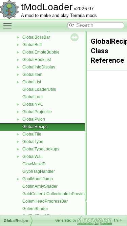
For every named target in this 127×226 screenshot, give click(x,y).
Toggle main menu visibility (9, 25)
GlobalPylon (33, 119)
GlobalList (31, 82)
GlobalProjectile (37, 111)
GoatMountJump (37, 179)
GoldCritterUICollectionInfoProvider (54, 193)
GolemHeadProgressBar (45, 201)
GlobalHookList (36, 59)
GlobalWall (32, 156)
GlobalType (32, 141)
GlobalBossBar (36, 37)
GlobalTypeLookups (40, 149)
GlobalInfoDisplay (38, 67)
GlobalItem (32, 74)
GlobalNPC (32, 104)
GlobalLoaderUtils (39, 89)
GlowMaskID (34, 164)
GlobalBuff (32, 44)
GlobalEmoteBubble (41, 52)
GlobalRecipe (35, 126)
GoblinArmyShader (40, 186)
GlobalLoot (32, 97)
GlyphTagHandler (38, 171)
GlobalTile (31, 134)
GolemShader (35, 208)
